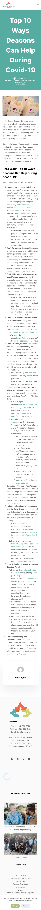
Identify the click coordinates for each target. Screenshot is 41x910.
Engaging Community (12, 80)
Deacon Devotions (20, 884)
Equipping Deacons (28, 80)
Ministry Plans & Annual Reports (20, 893)
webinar (20, 526)
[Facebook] (12, 759)
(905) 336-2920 (23, 726)
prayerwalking (24, 480)
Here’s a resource (22, 291)
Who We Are (20, 875)
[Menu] (38, 5)
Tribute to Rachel (20, 857)
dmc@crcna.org (23, 732)
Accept (15, 906)
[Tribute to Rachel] (20, 844)
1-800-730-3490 (24, 729)
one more (14, 210)
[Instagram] (18, 759)
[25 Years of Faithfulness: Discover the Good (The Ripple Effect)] (20, 814)
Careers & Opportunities (20, 878)
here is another (23, 207)
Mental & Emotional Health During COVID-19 (24, 535)
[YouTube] (29, 759)
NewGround (20, 887)
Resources (19, 82)
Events (20, 890)
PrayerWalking (22, 338)
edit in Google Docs (24, 271)
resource (27, 341)
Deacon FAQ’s (20, 881)
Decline (25, 906)
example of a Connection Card (24, 332)
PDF (11, 271)
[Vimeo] (23, 759)
